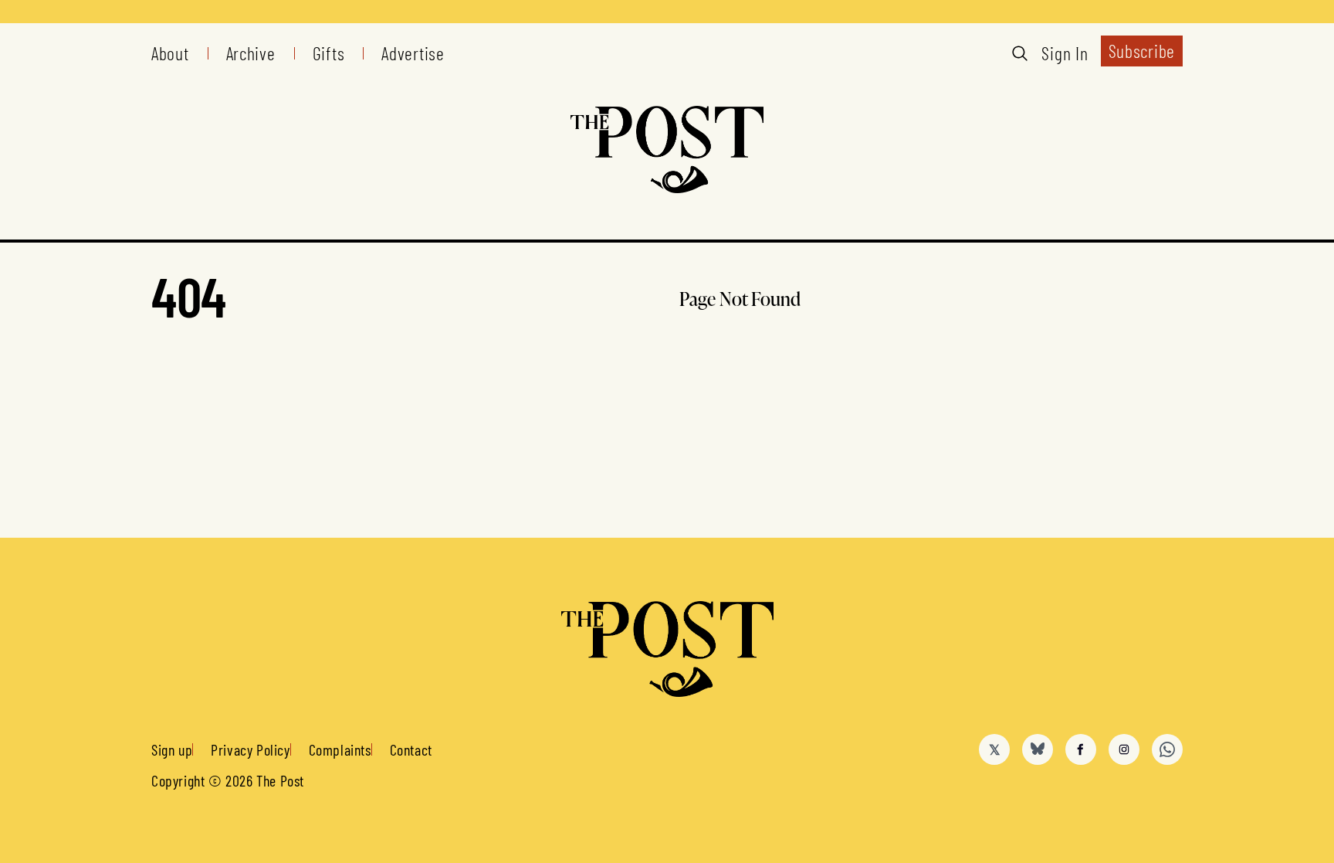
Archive (251, 53)
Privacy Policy (250, 749)
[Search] (1020, 53)
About (170, 53)
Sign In (1064, 53)
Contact (411, 749)
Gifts (329, 53)
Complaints (340, 749)
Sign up (171, 749)
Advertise (412, 53)
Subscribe (1142, 50)
